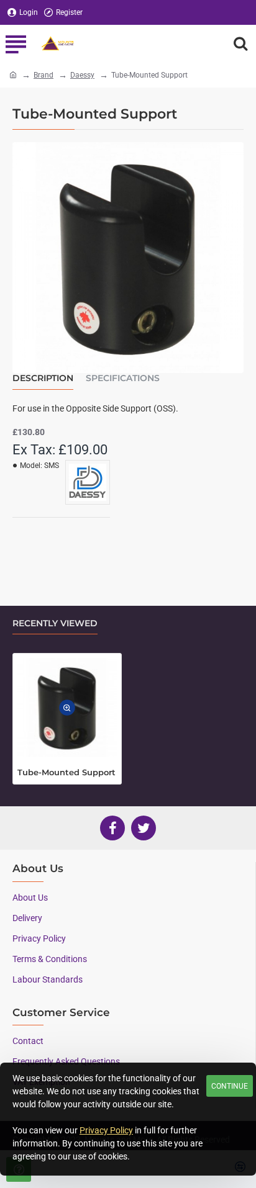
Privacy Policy (106, 1130)
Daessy (82, 75)
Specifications (123, 378)
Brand (43, 75)
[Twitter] (143, 828)
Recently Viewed (55, 623)
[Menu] (15, 43)
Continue (229, 1086)
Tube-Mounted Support (66, 772)
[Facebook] (112, 828)
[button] (67, 708)
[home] (13, 74)
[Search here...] (240, 43)
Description (42, 378)
